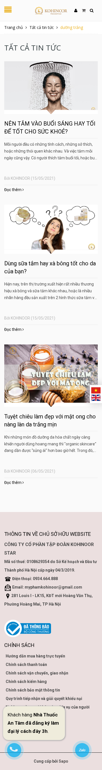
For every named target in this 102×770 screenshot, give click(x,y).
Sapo (63, 761)
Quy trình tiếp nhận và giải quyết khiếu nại (44, 698)
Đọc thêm (13, 189)
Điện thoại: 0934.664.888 (35, 578)
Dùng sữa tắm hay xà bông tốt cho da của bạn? (50, 267)
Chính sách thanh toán (26, 664)
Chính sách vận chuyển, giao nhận (37, 673)
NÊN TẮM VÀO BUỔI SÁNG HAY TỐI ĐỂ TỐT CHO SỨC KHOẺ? (49, 127)
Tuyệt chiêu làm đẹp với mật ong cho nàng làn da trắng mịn (50, 420)
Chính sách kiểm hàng (26, 681)
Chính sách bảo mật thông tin (33, 690)
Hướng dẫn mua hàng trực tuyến (35, 656)
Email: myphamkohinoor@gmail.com (47, 587)
